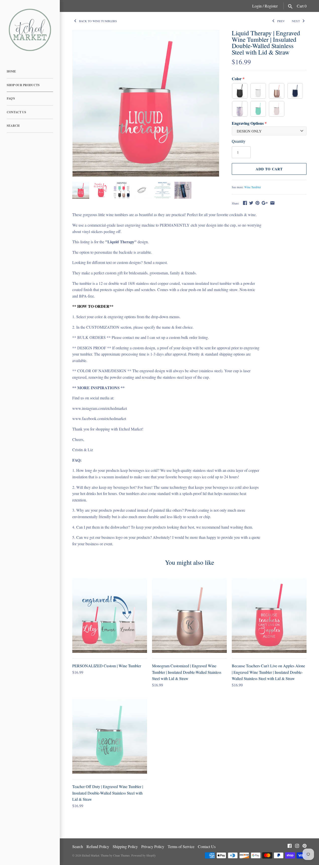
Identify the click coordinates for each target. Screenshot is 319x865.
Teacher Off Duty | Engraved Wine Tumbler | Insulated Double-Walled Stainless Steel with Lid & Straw (107, 793)
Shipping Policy (125, 846)
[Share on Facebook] (245, 202)
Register (271, 5)
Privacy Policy (152, 846)
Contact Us (16, 112)
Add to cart (269, 169)
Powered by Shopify (143, 855)
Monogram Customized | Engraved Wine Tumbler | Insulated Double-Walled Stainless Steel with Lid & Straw (186, 672)
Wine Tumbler (252, 187)
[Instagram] (297, 847)
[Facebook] (290, 847)
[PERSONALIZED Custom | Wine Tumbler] (109, 615)
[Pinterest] (305, 847)
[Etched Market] (30, 30)
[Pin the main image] (257, 202)
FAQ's (11, 98)
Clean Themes (121, 855)
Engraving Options (248, 123)
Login (257, 5)
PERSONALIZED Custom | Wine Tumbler (106, 665)
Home (11, 71)
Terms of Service (181, 846)
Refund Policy (97, 846)
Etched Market (90, 855)
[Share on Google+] (265, 202)
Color (236, 78)
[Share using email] (272, 202)
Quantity (238, 141)
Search (13, 126)
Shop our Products (23, 85)
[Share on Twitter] (251, 202)
